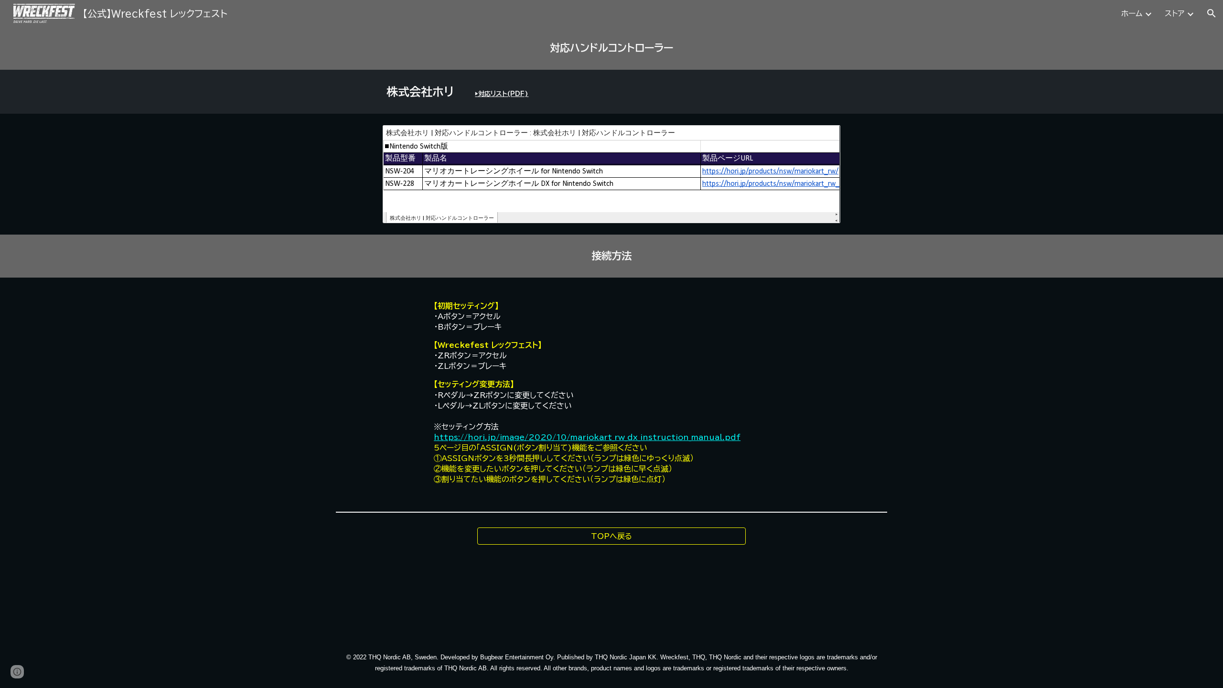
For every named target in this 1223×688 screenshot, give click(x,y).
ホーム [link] (1131, 13)
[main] (611, 48)
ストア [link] (1174, 13)
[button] (1211, 13)
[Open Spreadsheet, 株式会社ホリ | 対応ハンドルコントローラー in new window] (822, 137)
